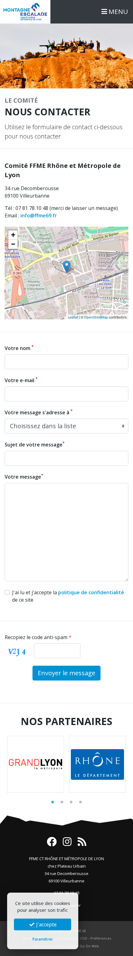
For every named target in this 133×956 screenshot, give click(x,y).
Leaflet (73, 316)
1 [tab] (52, 802)
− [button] (13, 244)
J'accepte (46, 924)
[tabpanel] (35, 764)
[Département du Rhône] (97, 764)
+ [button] (13, 235)
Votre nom (19, 348)
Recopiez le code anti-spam (38, 637)
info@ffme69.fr (38, 215)
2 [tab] (62, 802)
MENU (117, 11)
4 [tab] (80, 802)
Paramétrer (42, 939)
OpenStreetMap (96, 316)
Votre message (24, 476)
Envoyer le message (66, 673)
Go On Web (89, 946)
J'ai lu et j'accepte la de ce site (68, 596)
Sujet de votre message (35, 444)
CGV (83, 938)
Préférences (100, 938)
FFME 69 (79, 930)
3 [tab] (71, 802)
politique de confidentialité (91, 592)
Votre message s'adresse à (39, 412)
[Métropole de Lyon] (35, 764)
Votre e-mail (21, 380)
